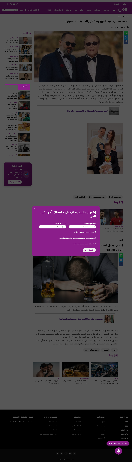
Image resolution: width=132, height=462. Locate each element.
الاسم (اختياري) (60, 223)
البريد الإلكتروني (90, 223)
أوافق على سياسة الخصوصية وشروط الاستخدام (77, 238)
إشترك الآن (89, 249)
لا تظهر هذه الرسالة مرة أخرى (83, 243)
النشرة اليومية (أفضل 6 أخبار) (83, 232)
